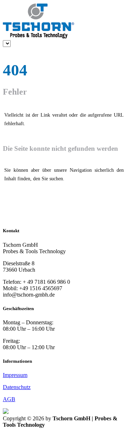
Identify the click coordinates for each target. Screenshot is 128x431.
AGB (9, 399)
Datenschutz (17, 387)
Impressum (15, 375)
